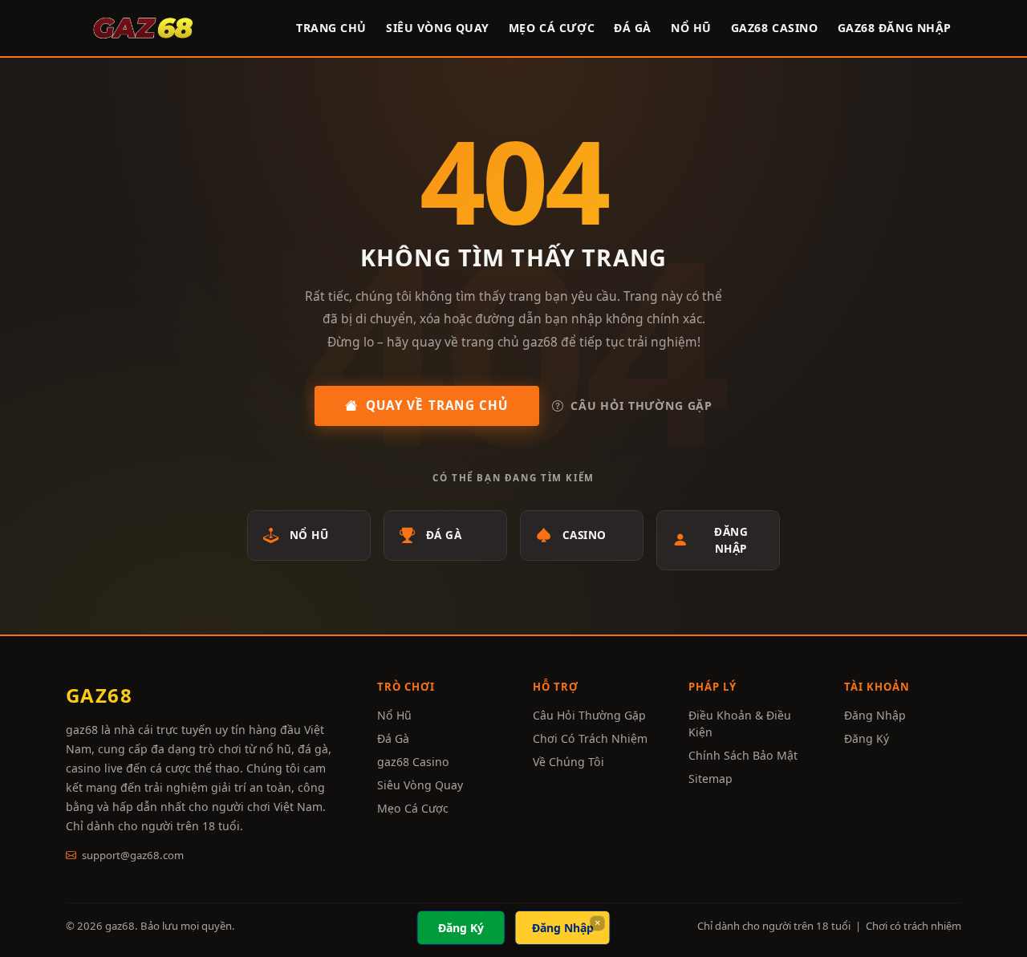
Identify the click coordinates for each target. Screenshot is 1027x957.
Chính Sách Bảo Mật (743, 755)
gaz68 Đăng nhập (895, 27)
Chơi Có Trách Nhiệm (590, 738)
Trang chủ (331, 27)
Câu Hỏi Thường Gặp (641, 405)
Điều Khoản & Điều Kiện (739, 724)
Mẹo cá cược (552, 27)
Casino (584, 534)
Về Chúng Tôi (568, 761)
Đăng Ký (866, 738)
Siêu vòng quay (437, 27)
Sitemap (710, 778)
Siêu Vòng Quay (420, 785)
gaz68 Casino (774, 27)
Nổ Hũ (691, 27)
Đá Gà (633, 27)
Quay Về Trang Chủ (437, 405)
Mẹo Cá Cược (413, 808)
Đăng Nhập (731, 539)
